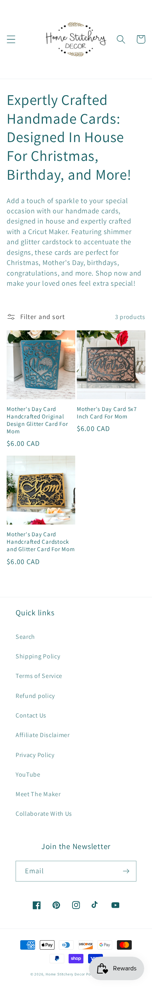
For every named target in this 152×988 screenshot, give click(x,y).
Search (25, 637)
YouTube (28, 774)
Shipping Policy (38, 656)
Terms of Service (39, 676)
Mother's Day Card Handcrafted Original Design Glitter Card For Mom (37, 420)
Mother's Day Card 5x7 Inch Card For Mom (107, 412)
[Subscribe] (126, 871)
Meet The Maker (38, 794)
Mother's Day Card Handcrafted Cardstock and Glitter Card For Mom (40, 541)
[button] (11, 39)
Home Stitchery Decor (65, 974)
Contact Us (31, 715)
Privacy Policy (35, 755)
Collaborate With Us (44, 814)
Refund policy (35, 696)
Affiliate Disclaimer (43, 735)
